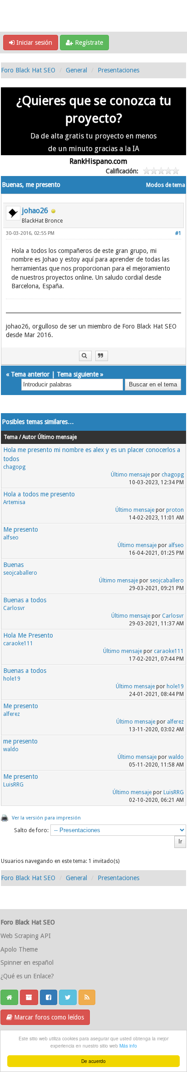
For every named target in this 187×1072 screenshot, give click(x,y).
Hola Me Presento (28, 635)
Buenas (13, 564)
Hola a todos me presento (39, 494)
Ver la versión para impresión (46, 818)
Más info (128, 1045)
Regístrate (88, 42)
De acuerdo (93, 1061)
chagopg (14, 467)
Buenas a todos (24, 600)
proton (175, 510)
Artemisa (14, 502)
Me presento (20, 529)
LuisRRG (13, 784)
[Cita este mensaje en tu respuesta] (101, 356)
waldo (11, 749)
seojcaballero (20, 573)
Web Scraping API (25, 935)
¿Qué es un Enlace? (27, 976)
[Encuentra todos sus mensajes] (85, 356)
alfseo (11, 537)
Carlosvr (14, 608)
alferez (11, 714)
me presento (20, 741)
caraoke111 (18, 643)
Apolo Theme (19, 949)
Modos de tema (165, 185)
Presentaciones (118, 70)
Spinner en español (27, 962)
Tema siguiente (77, 374)
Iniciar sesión (33, 42)
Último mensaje (130, 475)
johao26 (35, 210)
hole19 (11, 679)
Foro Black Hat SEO (28, 70)
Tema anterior (30, 374)
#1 (178, 233)
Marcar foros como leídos (48, 1017)
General (76, 70)
